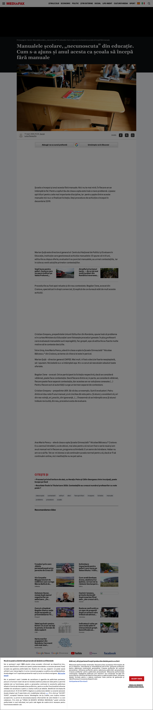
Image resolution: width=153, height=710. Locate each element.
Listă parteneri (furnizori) (78, 681)
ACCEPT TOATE (136, 679)
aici (47, 693)
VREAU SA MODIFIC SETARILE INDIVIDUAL (136, 686)
